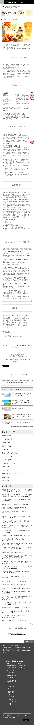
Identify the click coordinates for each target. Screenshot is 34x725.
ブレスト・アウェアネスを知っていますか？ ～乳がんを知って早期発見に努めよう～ (17, 597)
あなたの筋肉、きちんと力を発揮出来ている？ (17, 499)
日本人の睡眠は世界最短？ (10, 508)
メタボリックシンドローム (10, 463)
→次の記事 (23, 374)
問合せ (16, 645)
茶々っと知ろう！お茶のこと (11, 504)
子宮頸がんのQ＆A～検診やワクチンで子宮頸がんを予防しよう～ (17, 548)
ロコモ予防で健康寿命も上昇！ (12, 588)
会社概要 (22, 665)
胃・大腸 (5, 470)
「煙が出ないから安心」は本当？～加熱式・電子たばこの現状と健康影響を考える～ (17, 556)
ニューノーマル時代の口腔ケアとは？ (14, 576)
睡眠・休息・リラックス (10, 453)
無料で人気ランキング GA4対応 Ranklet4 (21, 426)
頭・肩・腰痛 (6, 446)
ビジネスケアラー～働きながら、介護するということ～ (17, 603)
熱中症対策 (5, 480)
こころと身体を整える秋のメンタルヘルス (15, 539)
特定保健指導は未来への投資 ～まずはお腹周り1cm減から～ (17, 490)
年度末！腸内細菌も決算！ (10, 620)
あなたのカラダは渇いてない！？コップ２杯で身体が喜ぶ (17, 567)
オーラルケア (6, 460)
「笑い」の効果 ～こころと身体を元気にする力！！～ (16, 521)
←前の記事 (13, 374)
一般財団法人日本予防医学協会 (23, 647)
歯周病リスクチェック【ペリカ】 (11, 702)
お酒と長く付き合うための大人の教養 (14, 511)
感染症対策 (5, 477)
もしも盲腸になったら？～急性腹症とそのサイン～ (17, 531)
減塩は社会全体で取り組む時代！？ (13, 544)
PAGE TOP (29, 641)
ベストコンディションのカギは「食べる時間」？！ (15, 611)
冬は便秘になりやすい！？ (10, 581)
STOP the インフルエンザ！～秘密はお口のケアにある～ (17, 526)
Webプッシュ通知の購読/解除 (17, 628)
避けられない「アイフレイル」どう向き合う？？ (15, 572)
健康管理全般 (6, 435)
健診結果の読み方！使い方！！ (12, 607)
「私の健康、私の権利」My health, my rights (14, 616)
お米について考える (8, 552)
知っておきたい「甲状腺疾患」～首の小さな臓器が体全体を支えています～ (17, 495)
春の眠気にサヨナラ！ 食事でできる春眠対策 (17, 562)
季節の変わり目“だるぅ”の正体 (11, 584)
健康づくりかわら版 (8, 645)
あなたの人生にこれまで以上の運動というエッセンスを (17, 516)
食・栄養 (5, 449)
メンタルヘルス (7, 456)
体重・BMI (5, 467)
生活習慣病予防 (16, 6)
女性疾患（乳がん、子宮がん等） (12, 473)
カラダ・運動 (6, 442)
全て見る (30, 624)
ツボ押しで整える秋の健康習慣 (12, 535)
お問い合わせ (23, 668)
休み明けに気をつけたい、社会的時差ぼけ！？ (17, 591)
